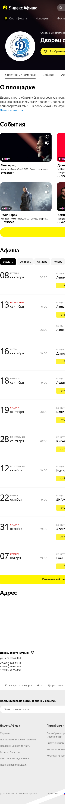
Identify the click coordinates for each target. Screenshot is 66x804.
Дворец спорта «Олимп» (42, 169)
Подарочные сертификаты (15, 745)
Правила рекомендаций (13, 764)
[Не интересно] (47, 143)
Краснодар (11, 685)
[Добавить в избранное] (47, 137)
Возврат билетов (10, 752)
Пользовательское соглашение (18, 739)
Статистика (52, 793)
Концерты (27, 685)
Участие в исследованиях (14, 758)
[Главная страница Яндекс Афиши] (5, 7)
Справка (5, 733)
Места (40, 685)
